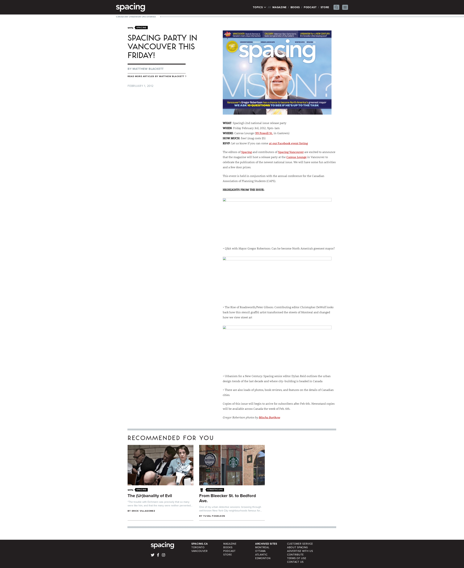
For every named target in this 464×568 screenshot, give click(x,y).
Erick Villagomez (143, 510)
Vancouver (199, 551)
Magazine (279, 7)
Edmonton (263, 558)
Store (325, 7)
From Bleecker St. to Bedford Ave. (227, 498)
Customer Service (300, 544)
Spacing (246, 152)
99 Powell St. (264, 133)
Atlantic (261, 554)
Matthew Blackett (148, 69)
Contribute (295, 554)
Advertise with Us (300, 551)
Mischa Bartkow (269, 417)
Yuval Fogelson (214, 515)
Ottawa (260, 551)
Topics (258, 7)
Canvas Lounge (296, 157)
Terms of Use (296, 558)
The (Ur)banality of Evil (150, 495)
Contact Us (295, 562)
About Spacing (297, 547)
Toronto (198, 547)
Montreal (262, 547)
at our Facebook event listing (288, 143)
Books (295, 7)
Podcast (310, 7)
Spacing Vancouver (291, 152)
